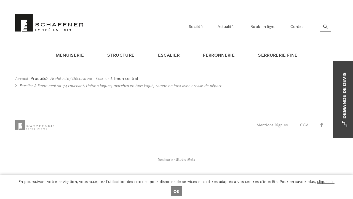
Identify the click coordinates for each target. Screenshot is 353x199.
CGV (304, 125)
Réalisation (196, 159)
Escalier (169, 54)
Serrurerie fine (277, 54)
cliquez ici (326, 181)
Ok (176, 191)
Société (196, 26)
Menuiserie (70, 54)
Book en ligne (263, 26)
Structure (120, 54)
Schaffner (49, 23)
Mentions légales (272, 125)
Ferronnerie (219, 54)
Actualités (226, 26)
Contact (297, 26)
